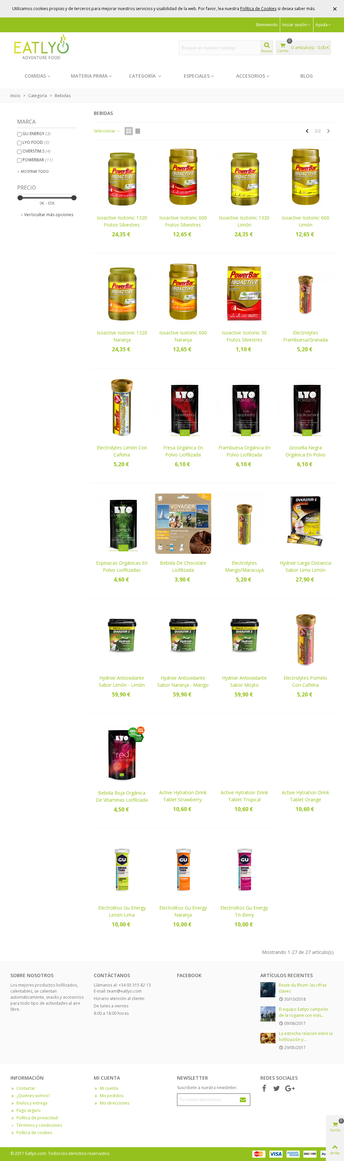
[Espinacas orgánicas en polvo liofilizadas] (122, 523)
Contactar (25, 1088)
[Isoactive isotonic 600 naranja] (183, 294)
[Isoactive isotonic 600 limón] (305, 179)
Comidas (35, 76)
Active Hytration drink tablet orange (305, 796)
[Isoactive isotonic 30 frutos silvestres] (244, 294)
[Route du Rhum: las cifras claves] (267, 989)
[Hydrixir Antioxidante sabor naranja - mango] (183, 639)
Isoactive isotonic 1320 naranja (122, 336)
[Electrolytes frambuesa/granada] (305, 294)
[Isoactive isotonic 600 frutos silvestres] (183, 179)
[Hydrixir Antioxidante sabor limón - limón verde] (122, 639)
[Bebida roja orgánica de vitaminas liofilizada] (122, 754)
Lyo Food (36, 142)
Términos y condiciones (39, 1125)
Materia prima (89, 76)
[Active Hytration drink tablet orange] (305, 754)
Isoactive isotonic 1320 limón (244, 221)
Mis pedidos (111, 1095)
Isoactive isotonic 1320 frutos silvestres (122, 221)
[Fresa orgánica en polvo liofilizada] (183, 408)
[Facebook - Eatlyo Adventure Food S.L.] (264, 1089)
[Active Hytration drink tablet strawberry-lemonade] (183, 754)
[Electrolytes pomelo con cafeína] (305, 639)
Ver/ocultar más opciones (48, 214)
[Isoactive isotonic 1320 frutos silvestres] (122, 179)
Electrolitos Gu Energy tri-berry (244, 911)
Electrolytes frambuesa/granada (305, 336)
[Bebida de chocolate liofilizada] (183, 523)
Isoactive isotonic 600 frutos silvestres (183, 221)
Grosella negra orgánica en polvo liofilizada (306, 454)
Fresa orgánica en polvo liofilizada (183, 451)
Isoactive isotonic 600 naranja (183, 336)
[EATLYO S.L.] (40, 47)
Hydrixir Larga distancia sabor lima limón (305, 566)
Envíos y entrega (31, 1103)
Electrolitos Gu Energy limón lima (122, 911)
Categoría (143, 76)
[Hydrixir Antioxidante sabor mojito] (244, 639)
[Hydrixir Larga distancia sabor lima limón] (305, 523)
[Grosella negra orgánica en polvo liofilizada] (305, 408)
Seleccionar (105, 131)
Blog (306, 76)
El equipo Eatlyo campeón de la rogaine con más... (303, 1012)
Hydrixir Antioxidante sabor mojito (244, 681)
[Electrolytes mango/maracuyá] (244, 523)
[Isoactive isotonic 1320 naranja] (122, 294)
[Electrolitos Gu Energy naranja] (183, 869)
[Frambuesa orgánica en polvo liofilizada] (244, 408)
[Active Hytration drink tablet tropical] (244, 754)
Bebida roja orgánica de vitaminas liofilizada (122, 796)
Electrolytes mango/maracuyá (244, 566)
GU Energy (36, 133)
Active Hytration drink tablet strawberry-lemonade (183, 799)
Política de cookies (34, 1132)
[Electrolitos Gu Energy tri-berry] (244, 869)
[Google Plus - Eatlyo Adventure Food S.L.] (289, 1089)
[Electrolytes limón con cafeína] (122, 408)
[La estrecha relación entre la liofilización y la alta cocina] (267, 1038)
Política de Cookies (258, 8)
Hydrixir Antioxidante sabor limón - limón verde (122, 685)
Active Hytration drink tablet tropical (244, 796)
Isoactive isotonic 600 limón (305, 221)
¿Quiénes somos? (33, 1095)
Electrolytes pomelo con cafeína (305, 681)
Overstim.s (36, 151)
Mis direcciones (114, 1103)
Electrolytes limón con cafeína (122, 451)
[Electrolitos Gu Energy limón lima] (122, 869)
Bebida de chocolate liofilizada (183, 566)
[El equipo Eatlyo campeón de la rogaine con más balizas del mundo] (267, 1014)
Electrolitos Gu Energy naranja (183, 911)
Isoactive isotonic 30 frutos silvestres (244, 336)
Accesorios (250, 76)
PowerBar (37, 160)
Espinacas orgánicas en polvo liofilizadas (121, 566)
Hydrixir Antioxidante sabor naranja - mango (183, 681)
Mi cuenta (109, 1088)
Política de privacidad (37, 1118)
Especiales (197, 76)
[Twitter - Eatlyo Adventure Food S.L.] (276, 1089)
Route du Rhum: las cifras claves (303, 988)
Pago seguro (28, 1110)
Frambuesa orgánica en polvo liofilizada (244, 451)
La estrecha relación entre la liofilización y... (306, 1036)
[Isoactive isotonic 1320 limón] (244, 179)
